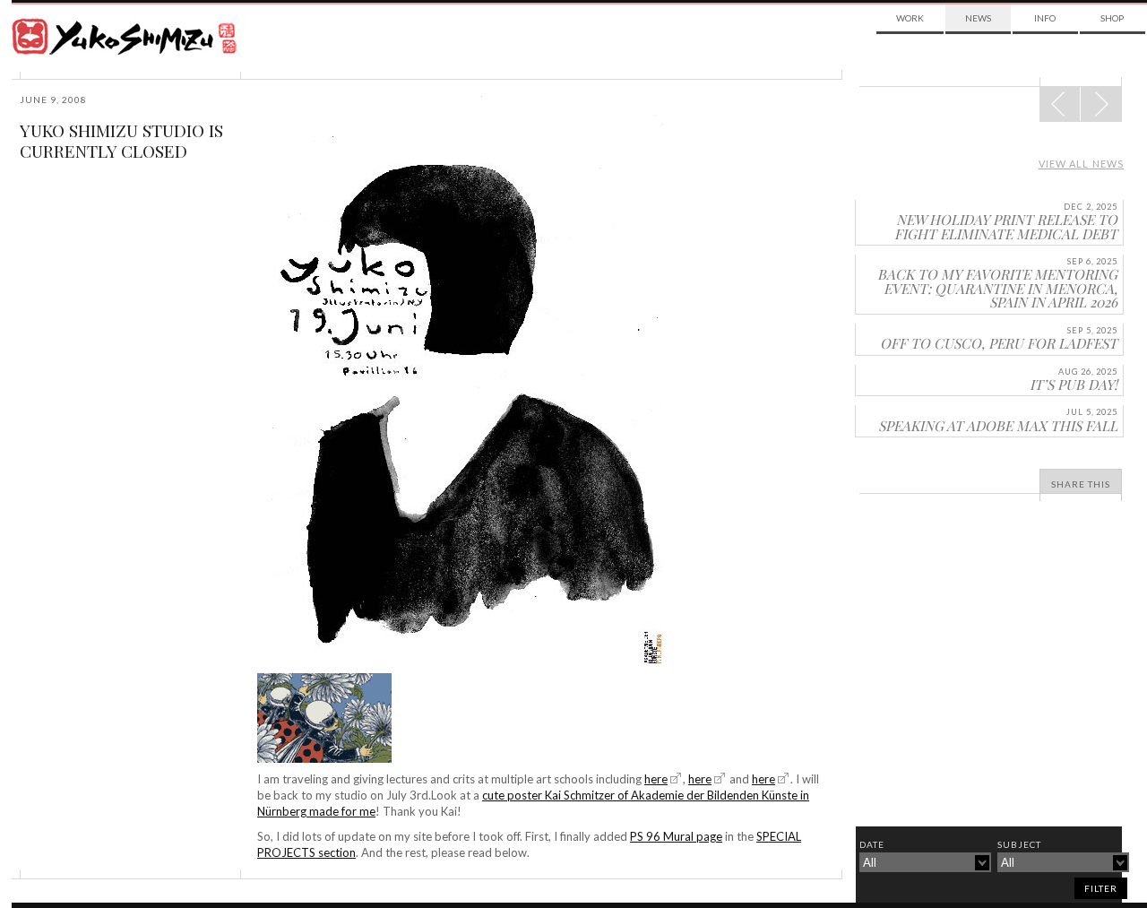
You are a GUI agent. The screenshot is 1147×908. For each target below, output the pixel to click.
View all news (1081, 163)
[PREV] (1101, 104)
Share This (1080, 484)
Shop (1112, 18)
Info (1045, 18)
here (656, 779)
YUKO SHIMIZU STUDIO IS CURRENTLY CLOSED (121, 140)
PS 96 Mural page (676, 836)
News (978, 18)
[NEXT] (1060, 104)
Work (910, 18)
